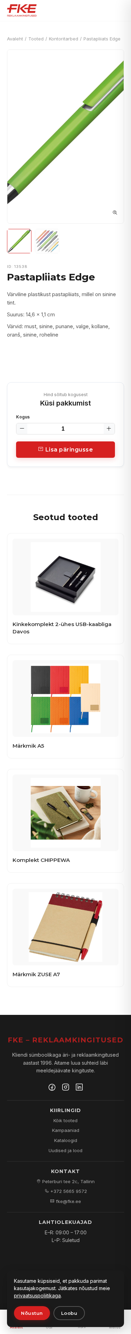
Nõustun (32, 1313)
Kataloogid (65, 1140)
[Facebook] (52, 1088)
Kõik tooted (65, 1120)
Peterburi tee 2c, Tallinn (68, 1181)
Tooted (36, 38)
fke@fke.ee (67, 1201)
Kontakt (65, 1171)
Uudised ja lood (65, 1150)
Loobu (69, 1313)
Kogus (23, 416)
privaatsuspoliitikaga (37, 1295)
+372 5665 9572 (68, 1191)
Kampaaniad (65, 1130)
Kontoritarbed (63, 38)
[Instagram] (65, 1088)
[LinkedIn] (79, 1088)
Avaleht (15, 38)
